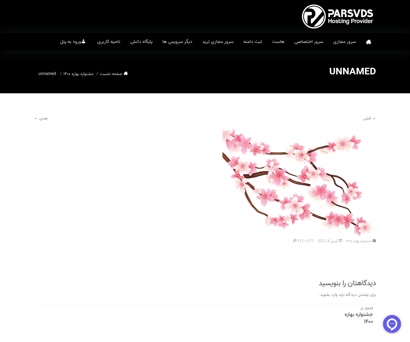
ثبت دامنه (252, 42)
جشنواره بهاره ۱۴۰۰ (78, 73)
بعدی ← (41, 118)
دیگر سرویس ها (177, 42)
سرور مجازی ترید (218, 42)
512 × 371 (305, 241)
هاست (278, 42)
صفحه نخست (368, 42)
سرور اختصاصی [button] (308, 42)
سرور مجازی (344, 42)
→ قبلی (369, 118)
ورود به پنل (70, 42)
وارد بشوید (328, 294)
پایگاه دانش (141, 42)
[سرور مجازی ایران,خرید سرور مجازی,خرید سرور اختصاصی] (338, 16)
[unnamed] (299, 183)
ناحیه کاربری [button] (108, 42)
